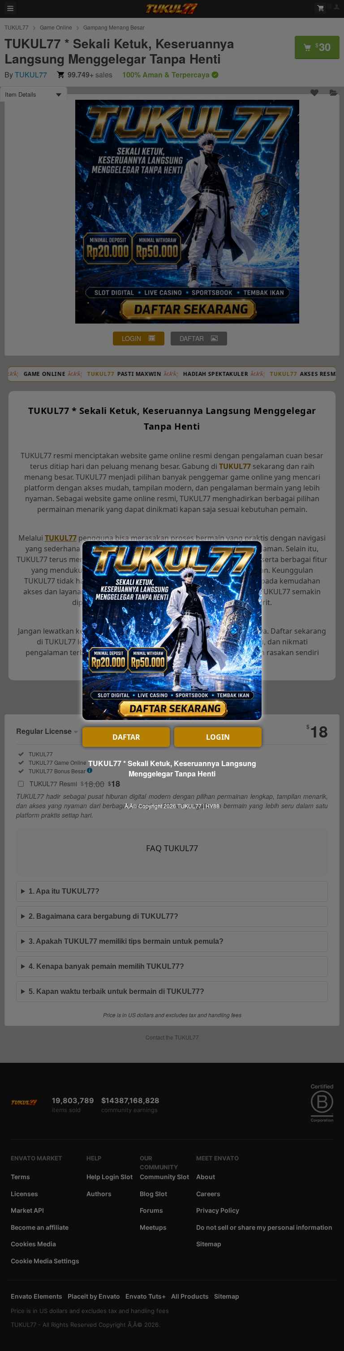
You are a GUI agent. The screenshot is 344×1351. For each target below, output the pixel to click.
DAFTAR (126, 737)
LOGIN (218, 737)
